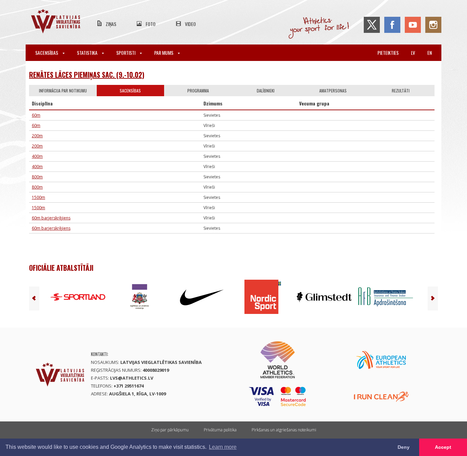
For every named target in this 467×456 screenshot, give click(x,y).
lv (413, 52)
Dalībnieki (266, 90)
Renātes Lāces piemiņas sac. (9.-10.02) (86, 74)
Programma (198, 90)
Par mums (164, 52)
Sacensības (47, 52)
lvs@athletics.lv (131, 378)
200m (37, 136)
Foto (151, 23)
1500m (38, 197)
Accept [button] (443, 447)
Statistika (87, 52)
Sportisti (126, 52)
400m (37, 156)
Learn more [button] (223, 447)
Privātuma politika (220, 430)
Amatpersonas (333, 90)
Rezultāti (401, 90)
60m (36, 115)
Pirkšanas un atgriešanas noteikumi (284, 430)
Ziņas (111, 23)
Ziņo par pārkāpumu (170, 430)
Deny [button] (404, 447)
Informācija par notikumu (63, 90)
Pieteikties (388, 52)
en (429, 52)
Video (190, 23)
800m (37, 177)
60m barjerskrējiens (51, 218)
